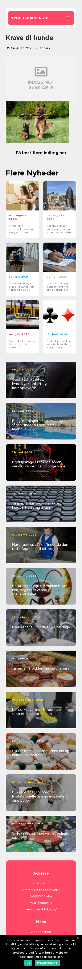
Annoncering (41, 932)
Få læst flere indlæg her (41, 152)
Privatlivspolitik (47, 962)
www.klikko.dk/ (45, 909)
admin (45, 48)
